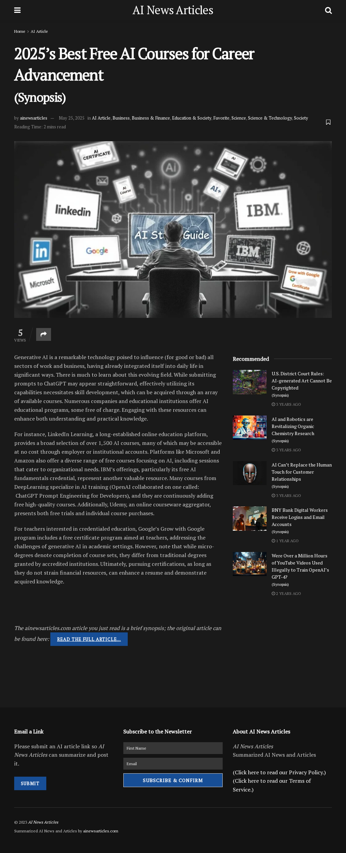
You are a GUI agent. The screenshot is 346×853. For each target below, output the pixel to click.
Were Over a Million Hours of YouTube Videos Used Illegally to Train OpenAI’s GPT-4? (300, 569)
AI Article (39, 31)
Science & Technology (270, 118)
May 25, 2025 (71, 118)
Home (19, 31)
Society (301, 118)
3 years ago (288, 404)
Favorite (221, 118)
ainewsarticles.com (100, 830)
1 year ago (287, 540)
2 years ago (288, 593)
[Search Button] (328, 10)
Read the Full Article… (89, 639)
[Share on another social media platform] (43, 334)
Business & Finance (151, 118)
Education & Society (191, 118)
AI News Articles (172, 10)
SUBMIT (30, 783)
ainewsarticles (33, 118)
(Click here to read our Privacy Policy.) (279, 772)
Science (238, 118)
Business (121, 118)
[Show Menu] (17, 10)
